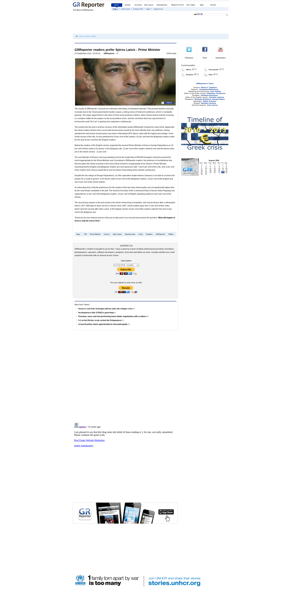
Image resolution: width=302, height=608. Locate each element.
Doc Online (191, 5)
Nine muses (148, 5)
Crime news (125, 9)
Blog (201, 5)
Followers (189, 58)
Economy (138, 5)
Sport (148, 9)
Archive (213, 5)
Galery (169, 103)
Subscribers (220, 58)
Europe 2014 (138, 9)
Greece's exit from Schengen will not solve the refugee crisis (105, 309)
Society (127, 5)
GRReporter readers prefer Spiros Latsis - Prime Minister (117, 49)
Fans (205, 58)
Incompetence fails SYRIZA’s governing (96, 313)
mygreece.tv (158, 9)
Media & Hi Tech (177, 5)
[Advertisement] (130, 25)
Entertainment (162, 5)
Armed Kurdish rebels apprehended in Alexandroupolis (103, 324)
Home (81, 36)
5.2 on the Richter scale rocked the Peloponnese (100, 320)
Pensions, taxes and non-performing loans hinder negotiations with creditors (112, 316)
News (116, 5)
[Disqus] (126, 376)
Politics (115, 9)
